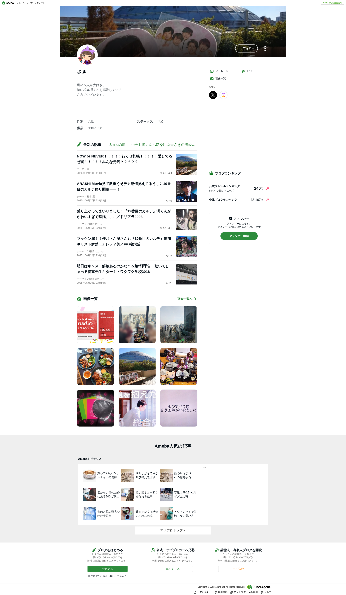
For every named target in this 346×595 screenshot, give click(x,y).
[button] (246, 48)
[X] (213, 94)
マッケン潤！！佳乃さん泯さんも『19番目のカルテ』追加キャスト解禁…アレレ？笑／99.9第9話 (124, 241)
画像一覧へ (184, 299)
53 (170, 200)
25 (170, 283)
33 (164, 228)
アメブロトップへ (173, 530)
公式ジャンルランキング (224, 186)
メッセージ (221, 71)
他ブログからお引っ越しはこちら (106, 576)
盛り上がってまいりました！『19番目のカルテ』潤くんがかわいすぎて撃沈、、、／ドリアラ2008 (124, 214)
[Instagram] (223, 94)
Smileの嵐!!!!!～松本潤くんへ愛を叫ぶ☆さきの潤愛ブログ (156, 145)
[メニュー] (265, 48)
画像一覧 (220, 78)
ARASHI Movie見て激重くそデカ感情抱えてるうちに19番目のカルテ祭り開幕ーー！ (124, 186)
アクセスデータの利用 (246, 592)
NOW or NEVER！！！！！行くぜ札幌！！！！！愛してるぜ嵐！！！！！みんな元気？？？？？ (124, 159)
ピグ (249, 71)
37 (170, 255)
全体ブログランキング (223, 199)
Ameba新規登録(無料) (332, 2)
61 (164, 173)
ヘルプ (267, 592)
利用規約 (222, 592)
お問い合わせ (204, 592)
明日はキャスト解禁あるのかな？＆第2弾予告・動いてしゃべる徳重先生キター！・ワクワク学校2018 (123, 269)
